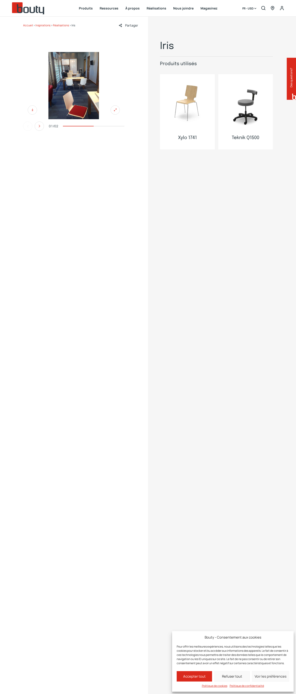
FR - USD (248, 8)
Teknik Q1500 (245, 137)
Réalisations (156, 8)
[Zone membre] (282, 8)
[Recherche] (263, 8)
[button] (128, 25)
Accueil (28, 25)
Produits (86, 8)
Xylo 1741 (187, 137)
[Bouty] (28, 8)
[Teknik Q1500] (245, 101)
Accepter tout (194, 676)
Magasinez (208, 8)
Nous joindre (183, 8)
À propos (132, 8)
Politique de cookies (214, 686)
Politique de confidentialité (247, 686)
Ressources (109, 8)
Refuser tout (232, 676)
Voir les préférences (271, 676)
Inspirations (42, 25)
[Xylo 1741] (187, 101)
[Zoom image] (73, 85)
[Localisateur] (273, 8)
